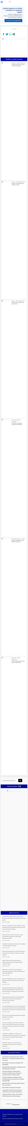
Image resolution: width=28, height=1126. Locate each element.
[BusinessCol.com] (14, 1)
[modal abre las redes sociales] (13, 34)
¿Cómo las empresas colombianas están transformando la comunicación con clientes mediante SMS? (13, 1079)
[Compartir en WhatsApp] (10, 34)
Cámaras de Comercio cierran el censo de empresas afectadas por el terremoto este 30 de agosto (14, 918)
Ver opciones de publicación (13, 20)
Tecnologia (14, 421)
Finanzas (13, 182)
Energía (13, 301)
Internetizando (20, 1124)
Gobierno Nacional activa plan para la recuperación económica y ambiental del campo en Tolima (12, 962)
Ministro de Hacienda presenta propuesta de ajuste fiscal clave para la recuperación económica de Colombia (13, 998)
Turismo (23, 538)
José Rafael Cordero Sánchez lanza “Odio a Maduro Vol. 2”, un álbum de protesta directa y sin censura (13, 1058)
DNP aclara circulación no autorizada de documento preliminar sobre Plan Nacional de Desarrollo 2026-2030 (13, 971)
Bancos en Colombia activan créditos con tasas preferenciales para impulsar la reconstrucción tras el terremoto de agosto (13, 927)
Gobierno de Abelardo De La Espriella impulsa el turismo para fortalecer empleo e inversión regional (13, 953)
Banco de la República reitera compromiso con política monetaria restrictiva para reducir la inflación (13, 980)
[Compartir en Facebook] (3, 34)
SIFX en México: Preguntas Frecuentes (11, 1087)
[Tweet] (7, 34)
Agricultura (14, 657)
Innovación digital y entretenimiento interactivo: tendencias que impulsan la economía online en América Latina (12, 1073)
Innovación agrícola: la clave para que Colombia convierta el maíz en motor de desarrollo (12, 1044)
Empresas (14, 63)
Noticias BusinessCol (21, 63)
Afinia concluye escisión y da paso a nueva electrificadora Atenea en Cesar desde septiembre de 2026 (12, 936)
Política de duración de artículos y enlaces (12, 1118)
